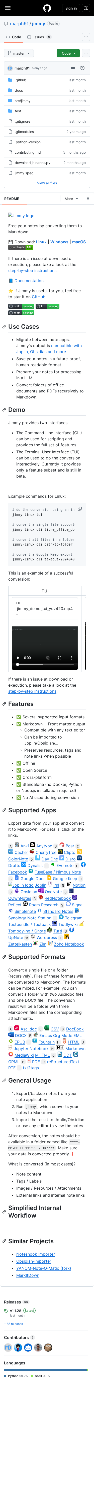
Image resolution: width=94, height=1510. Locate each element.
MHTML (42, 1055)
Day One (50, 858)
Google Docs (33, 878)
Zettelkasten (20, 944)
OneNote (53, 891)
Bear (70, 845)
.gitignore (22, 121)
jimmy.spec (24, 173)
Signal (77, 904)
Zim (42, 944)
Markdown (75, 1048)
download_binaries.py (32, 162)
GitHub (38, 296)
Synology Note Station (29, 917)
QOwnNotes (19, 898)
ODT (67, 1055)
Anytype (44, 845)
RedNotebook (58, 898)
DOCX (21, 1035)
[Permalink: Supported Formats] (4, 956)
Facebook (17, 872)
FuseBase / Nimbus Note (58, 872)
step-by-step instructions (32, 270)
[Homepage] (47, 8)
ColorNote (18, 858)
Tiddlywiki (68, 924)
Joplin (40, 885)
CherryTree (46, 852)
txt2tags (31, 1067)
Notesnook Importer (35, 1254)
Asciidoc (29, 1028)
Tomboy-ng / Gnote (27, 930)
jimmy (38, 23)
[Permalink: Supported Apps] (4, 810)
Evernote (64, 865)
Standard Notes (58, 911)
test (18, 111)
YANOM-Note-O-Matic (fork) (43, 1268)
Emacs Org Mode (55, 1035)
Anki (25, 845)
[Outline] (87, 198)
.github (20, 80)
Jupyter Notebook (31, 1048)
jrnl (56, 885)
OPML (14, 1061)
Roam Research (43, 904)
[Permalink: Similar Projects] (4, 1241)
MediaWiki (24, 1055)
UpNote (15, 937)
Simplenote (25, 911)
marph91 (19, 23)
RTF (12, 1067)
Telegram (73, 917)
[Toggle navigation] (8, 8)
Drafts (14, 865)
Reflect (15, 904)
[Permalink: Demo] (4, 409)
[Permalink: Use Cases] (4, 326)
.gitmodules (24, 131)
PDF (36, 1061)
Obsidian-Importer (33, 1261)
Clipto (69, 852)
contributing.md (28, 152)
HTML (73, 1042)
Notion (79, 885)
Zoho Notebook (69, 944)
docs (19, 90)
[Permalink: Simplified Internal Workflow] (4, 1211)
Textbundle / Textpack (29, 924)
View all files (47, 183)
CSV (55, 1028)
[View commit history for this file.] (82, 68)
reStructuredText (63, 1061)
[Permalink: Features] (4, 703)
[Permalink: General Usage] (4, 1080)
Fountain (47, 1042)
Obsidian (29, 891)
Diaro (70, 858)
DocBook (75, 1028)
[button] (80, 508)
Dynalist (35, 865)
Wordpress (47, 937)
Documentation (29, 280)
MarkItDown (27, 1275)
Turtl (57, 930)
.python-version (28, 142)
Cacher (21, 852)
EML (77, 1035)
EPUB (20, 1042)
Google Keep (65, 878)
